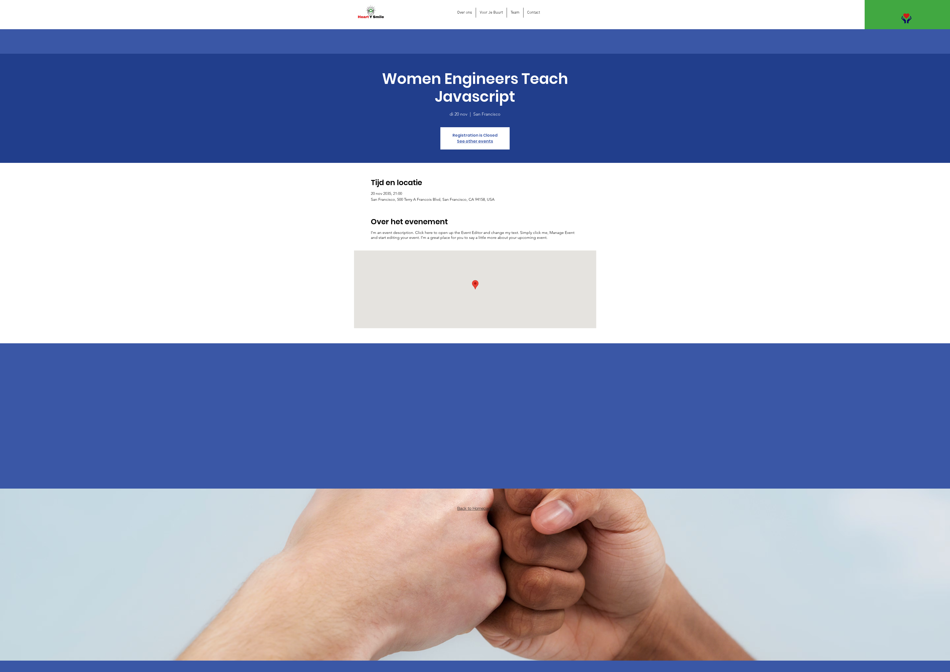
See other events (475, 141)
